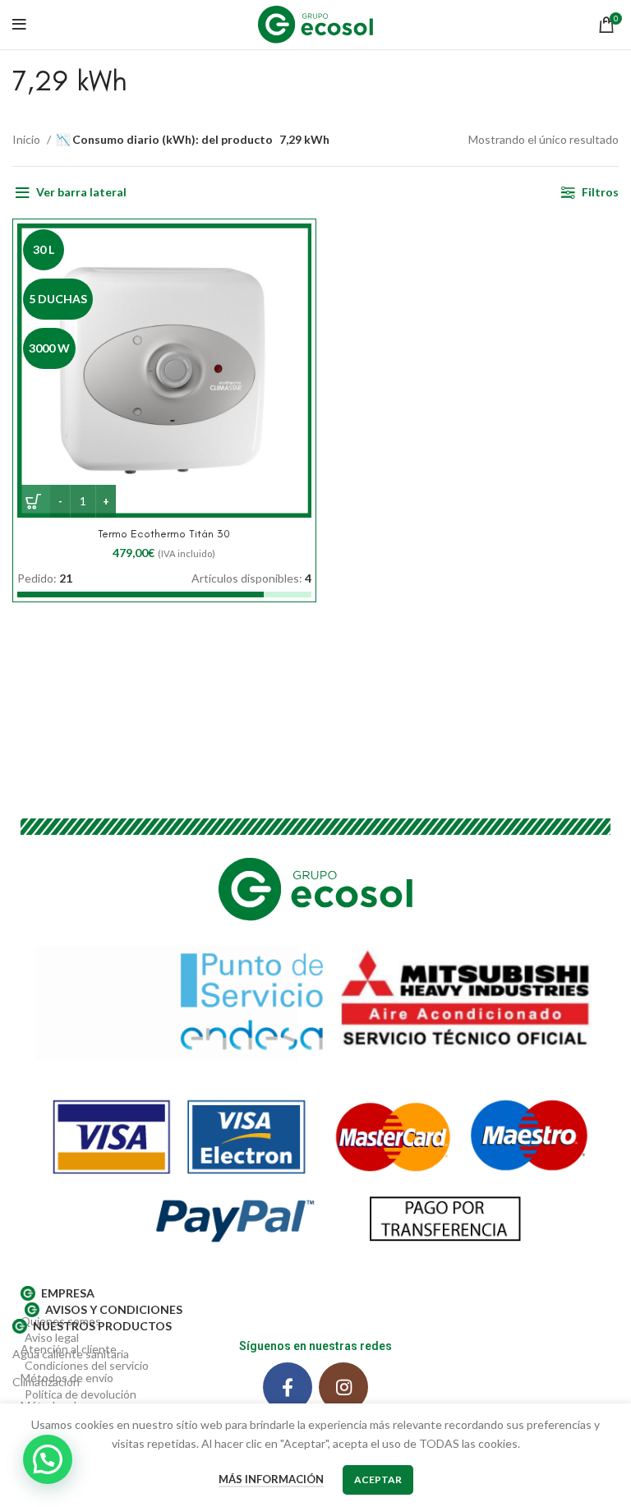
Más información (271, 1479)
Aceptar (378, 1479)
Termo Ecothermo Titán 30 (164, 534)
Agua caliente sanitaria (70, 1354)
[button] (47, 1459)
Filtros (600, 192)
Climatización (46, 1382)
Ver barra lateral (81, 192)
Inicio (27, 139)
